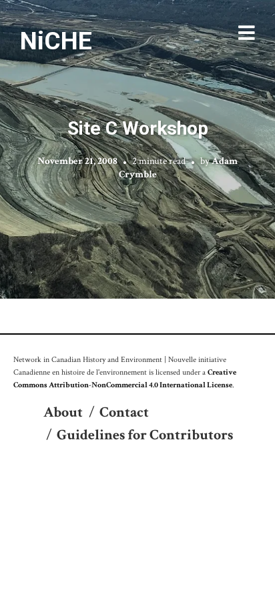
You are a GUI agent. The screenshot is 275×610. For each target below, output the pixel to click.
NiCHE (56, 40)
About (63, 412)
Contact (124, 412)
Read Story (137, 149)
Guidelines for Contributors (145, 435)
